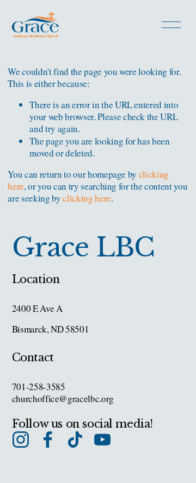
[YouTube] (102, 439)
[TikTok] (75, 439)
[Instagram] (20, 439)
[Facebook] (48, 439)
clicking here (87, 198)
